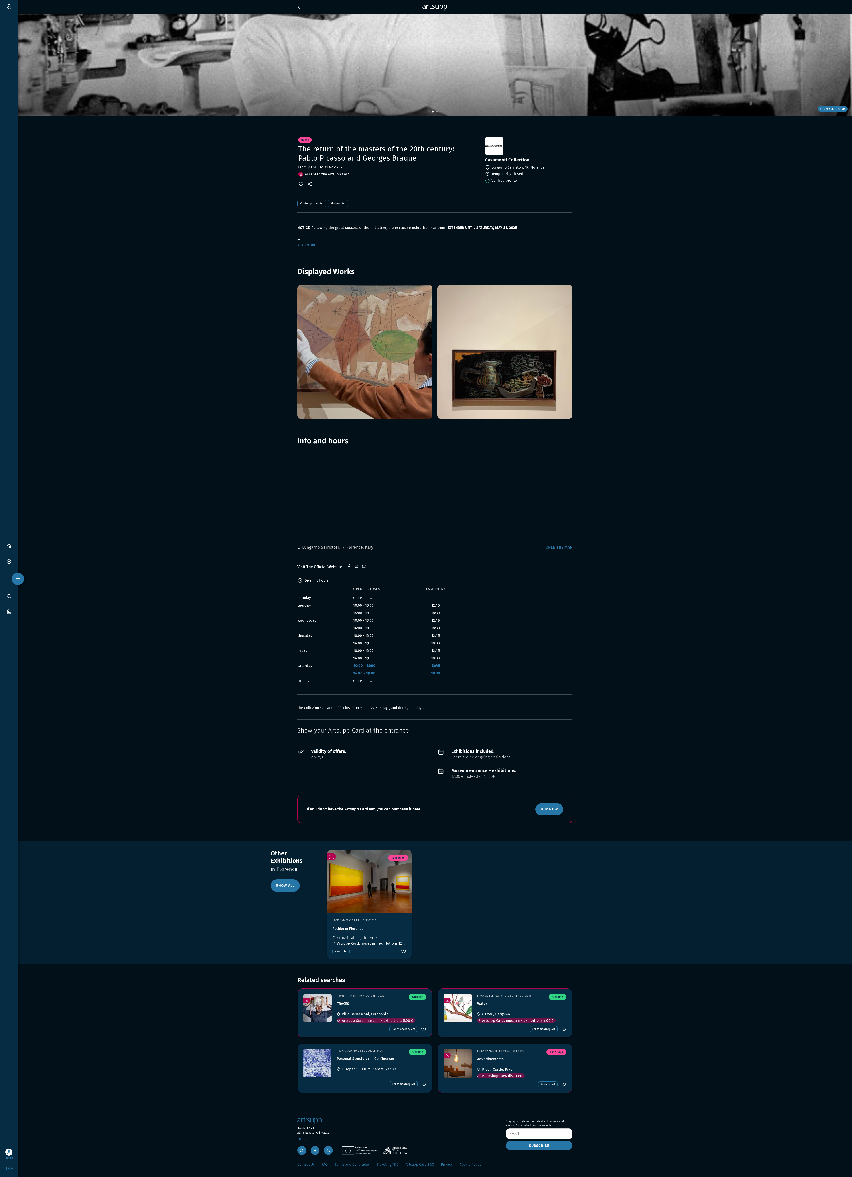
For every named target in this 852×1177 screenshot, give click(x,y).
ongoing (417, 996)
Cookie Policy (470, 1164)
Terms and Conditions (352, 1164)
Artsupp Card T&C (420, 1164)
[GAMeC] (458, 1008)
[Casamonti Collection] (528, 146)
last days (398, 857)
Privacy (447, 1164)
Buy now (549, 809)
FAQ (325, 1164)
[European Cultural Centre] (317, 1063)
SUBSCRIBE (539, 1146)
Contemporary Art (311, 203)
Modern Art (338, 203)
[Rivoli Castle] (458, 1063)
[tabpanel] (426, 65)
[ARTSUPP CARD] (8, 611)
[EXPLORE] (8, 561)
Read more (306, 245)
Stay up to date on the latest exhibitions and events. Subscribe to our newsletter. (535, 1123)
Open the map (559, 547)
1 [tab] (432, 112)
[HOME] (8, 546)
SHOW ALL (285, 885)
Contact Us (306, 1164)
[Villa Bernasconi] (317, 1008)
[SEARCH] (8, 596)
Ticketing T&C (387, 1164)
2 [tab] (437, 112)
